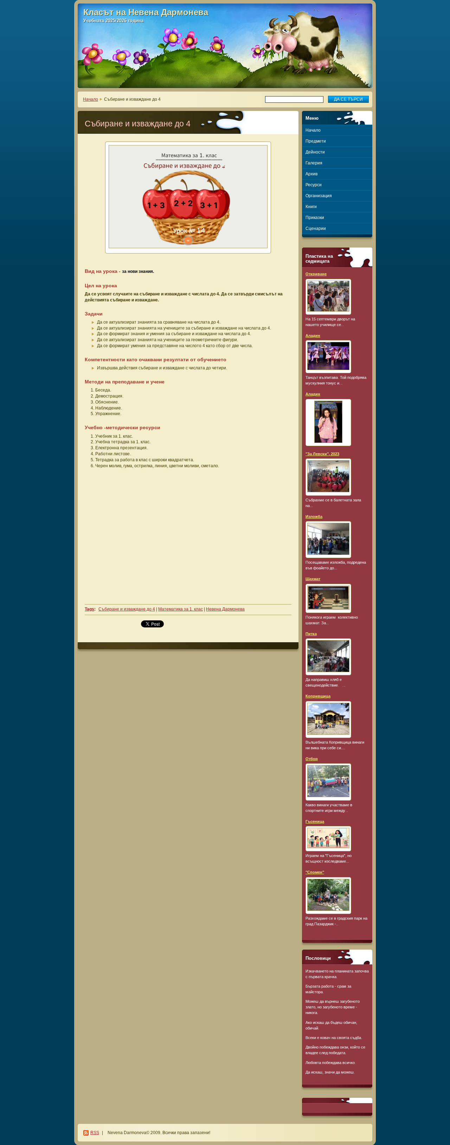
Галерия (314, 163)
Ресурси (314, 184)
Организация (319, 195)
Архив (311, 173)
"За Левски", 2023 (322, 454)
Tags (89, 609)
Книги (311, 206)
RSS (94, 1132)
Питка (311, 634)
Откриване (316, 274)
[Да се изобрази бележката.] (328, 297)
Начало (90, 99)
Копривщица (318, 696)
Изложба (314, 516)
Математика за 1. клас (180, 609)
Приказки (315, 217)
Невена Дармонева (225, 609)
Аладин (313, 335)
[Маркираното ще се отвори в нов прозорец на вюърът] (188, 197)
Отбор (312, 759)
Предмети (316, 141)
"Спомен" (315, 872)
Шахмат (313, 579)
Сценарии (316, 228)
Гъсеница (315, 821)
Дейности (315, 152)
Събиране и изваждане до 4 (126, 609)
